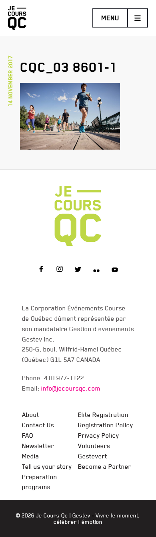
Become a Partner (104, 466)
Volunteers (94, 445)
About (30, 414)
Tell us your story (47, 466)
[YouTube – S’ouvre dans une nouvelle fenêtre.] (115, 270)
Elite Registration (103, 414)
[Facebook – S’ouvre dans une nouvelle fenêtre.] (41, 270)
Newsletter (38, 445)
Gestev (81, 515)
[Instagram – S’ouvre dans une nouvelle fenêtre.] (59, 270)
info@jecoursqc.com (70, 388)
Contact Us (38, 424)
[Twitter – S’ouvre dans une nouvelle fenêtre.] (78, 270)
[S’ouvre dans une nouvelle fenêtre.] (70, 115)
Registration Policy (105, 424)
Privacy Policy (98, 435)
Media (30, 456)
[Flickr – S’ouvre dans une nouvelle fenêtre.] (96, 270)
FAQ (27, 435)
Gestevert (92, 456)
